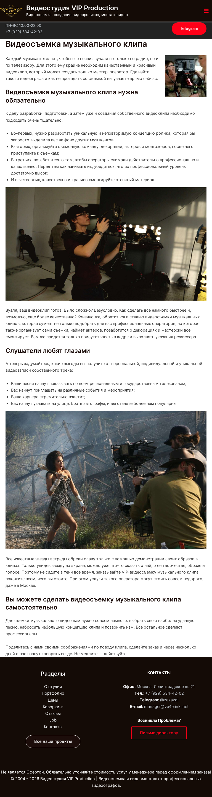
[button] (189, 28)
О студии (53, 686)
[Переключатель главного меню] (206, 11)
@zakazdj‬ (169, 699)
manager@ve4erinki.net (166, 706)
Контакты (53, 726)
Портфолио (53, 693)
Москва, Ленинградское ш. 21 (166, 686)
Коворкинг (53, 706)
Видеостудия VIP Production (72, 8)
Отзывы (53, 713)
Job (53, 720)
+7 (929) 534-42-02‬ (164, 693)
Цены (53, 700)
